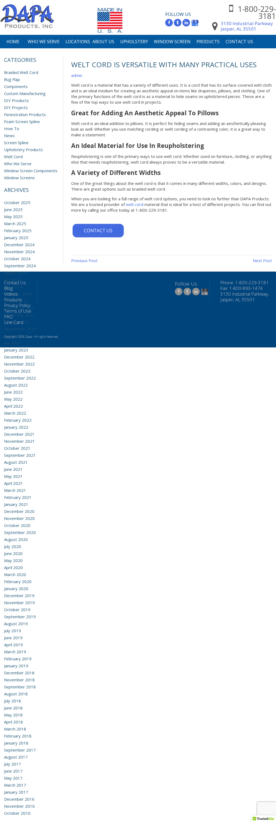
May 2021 (13, 476)
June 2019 (13, 637)
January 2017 (16, 792)
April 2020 (13, 567)
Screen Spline (16, 142)
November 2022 (19, 364)
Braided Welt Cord (21, 72)
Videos (11, 294)
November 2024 (19, 251)
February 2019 (18, 658)
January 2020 (16, 588)
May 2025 (13, 216)
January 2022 (16, 427)
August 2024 (16, 272)
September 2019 (20, 616)
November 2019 (19, 602)
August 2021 (16, 462)
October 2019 (17, 609)
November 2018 (19, 679)
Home (12, 42)
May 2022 (13, 399)
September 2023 (20, 328)
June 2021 (13, 469)
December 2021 (19, 434)
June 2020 (13, 553)
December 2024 (19, 244)
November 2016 (19, 806)
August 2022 (16, 385)
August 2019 (16, 623)
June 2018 (13, 708)
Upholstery (134, 42)
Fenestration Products (25, 114)
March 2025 (15, 223)
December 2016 (19, 799)
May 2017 (13, 778)
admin (76, 75)
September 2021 (20, 455)
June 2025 (13, 209)
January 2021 (16, 504)
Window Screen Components (30, 170)
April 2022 (13, 406)
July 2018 (12, 700)
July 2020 (12, 546)
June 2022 (13, 392)
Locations (77, 42)
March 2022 (15, 413)
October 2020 (17, 525)
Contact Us (239, 42)
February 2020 (18, 581)
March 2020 (15, 574)
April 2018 (13, 722)
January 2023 (16, 350)
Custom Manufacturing (25, 93)
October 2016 (17, 813)
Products (208, 42)
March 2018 (15, 729)
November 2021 (19, 441)
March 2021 (15, 490)
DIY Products (16, 100)
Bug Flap (12, 79)
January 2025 (16, 237)
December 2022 (19, 357)
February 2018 (18, 736)
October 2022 (17, 371)
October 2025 (17, 202)
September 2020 (20, 532)
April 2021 (13, 483)
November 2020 (19, 518)
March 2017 (15, 785)
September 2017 (20, 750)
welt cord (134, 204)
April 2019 (13, 644)
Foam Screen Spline (22, 121)
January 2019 (16, 665)
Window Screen (172, 42)
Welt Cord (13, 156)
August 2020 (16, 539)
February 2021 (18, 497)
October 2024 (17, 258)
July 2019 (12, 630)
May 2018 (13, 715)
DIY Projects (16, 107)
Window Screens (19, 177)
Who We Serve (44, 42)
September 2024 (20, 265)
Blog (8, 288)
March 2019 (15, 651)
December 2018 (19, 672)
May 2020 (13, 560)
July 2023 (12, 343)
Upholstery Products (23, 149)
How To (11, 128)
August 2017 (16, 757)
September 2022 (20, 378)
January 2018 (16, 743)
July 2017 (12, 764)
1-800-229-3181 (257, 12)
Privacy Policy (17, 305)
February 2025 (18, 230)
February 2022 (18, 420)
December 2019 (19, 595)
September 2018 (20, 686)
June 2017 (13, 771)
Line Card (13, 322)
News (9, 135)
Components (16, 86)
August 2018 (16, 693)
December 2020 (19, 511)
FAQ (8, 316)
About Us (103, 42)
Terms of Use (17, 311)
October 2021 (17, 448)
